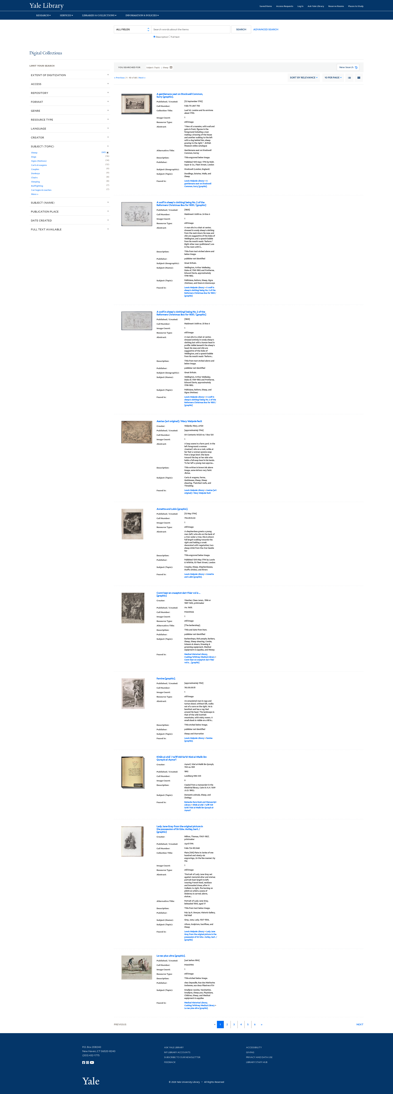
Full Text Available (46, 229)
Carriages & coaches (41, 189)
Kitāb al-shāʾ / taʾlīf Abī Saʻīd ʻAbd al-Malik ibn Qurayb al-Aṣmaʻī (182, 758)
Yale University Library (54, 6)
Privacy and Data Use (259, 1057)
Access (36, 84)
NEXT (360, 1024)
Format (37, 102)
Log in (300, 6)
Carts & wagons (39, 165)
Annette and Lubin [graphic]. (172, 509)
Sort (302, 77)
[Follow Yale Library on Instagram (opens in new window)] (87, 1062)
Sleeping (35, 181)
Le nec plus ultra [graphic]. (171, 955)
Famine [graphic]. (166, 678)
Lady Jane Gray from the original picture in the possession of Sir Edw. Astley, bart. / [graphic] (180, 829)
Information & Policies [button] (141, 15)
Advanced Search (265, 29)
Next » (142, 77)
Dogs (33, 156)
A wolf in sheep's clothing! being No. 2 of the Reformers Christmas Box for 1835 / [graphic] (181, 204)
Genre (35, 111)
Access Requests (284, 6)
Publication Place (45, 211)
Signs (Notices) (39, 160)
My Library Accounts (177, 1052)
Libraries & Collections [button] (98, 15)
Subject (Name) (43, 202)
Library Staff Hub (256, 1062)
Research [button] (42, 15)
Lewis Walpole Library (194, 181)
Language (38, 128)
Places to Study (356, 6)
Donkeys (35, 173)
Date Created (41, 220)
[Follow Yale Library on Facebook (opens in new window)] (83, 1062)
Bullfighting (37, 185)
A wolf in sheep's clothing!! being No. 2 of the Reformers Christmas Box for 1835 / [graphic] (181, 313)
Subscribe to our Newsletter (182, 1057)
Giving (250, 1052)
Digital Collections (45, 53)
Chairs (34, 177)
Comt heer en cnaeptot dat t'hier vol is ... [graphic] (178, 594)
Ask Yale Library (316, 6)
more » (34, 194)
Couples (35, 169)
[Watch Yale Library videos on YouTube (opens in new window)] (92, 1062)
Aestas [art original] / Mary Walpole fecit (179, 421)
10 (332, 77)
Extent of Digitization (48, 75)
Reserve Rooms (336, 6)
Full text (175, 37)
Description (162, 37)
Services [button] (65, 15)
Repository (39, 93)
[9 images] (132, 771)
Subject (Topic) (42, 146)
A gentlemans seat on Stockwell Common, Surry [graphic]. (180, 95)
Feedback (170, 1062)
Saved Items (266, 6)
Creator (37, 137)
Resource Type (42, 119)
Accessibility (254, 1047)
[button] (241, 29)
